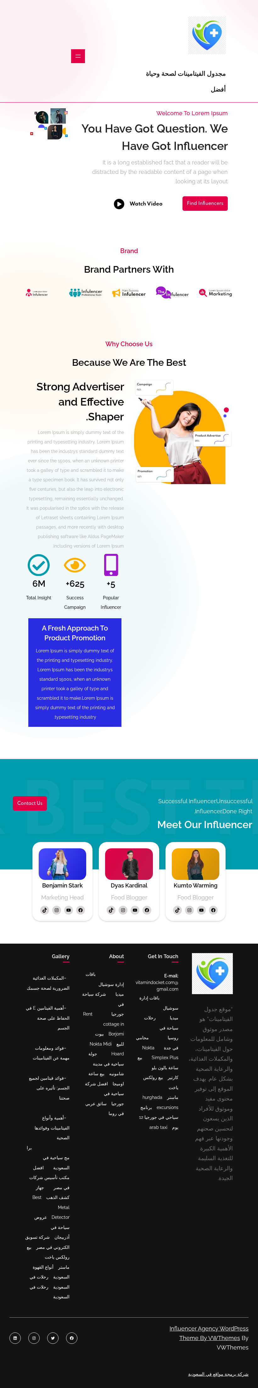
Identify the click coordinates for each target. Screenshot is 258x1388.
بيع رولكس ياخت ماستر (48, 1257)
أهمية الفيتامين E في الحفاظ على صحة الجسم (48, 1017)
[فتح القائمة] (78, 56)
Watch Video (146, 204)
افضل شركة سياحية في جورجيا (104, 1093)
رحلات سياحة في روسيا (161, 1027)
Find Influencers (205, 203)
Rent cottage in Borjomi (103, 1023)
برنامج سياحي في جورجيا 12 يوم (158, 1117)
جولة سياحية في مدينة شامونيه (106, 1063)
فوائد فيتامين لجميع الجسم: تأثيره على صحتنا (49, 1088)
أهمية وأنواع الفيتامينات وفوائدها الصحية (52, 1127)
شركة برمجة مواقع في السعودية (218, 1374)
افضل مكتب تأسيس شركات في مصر (49, 1177)
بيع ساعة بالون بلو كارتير (157, 1067)
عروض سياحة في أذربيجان (52, 1227)
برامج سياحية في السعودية (48, 1157)
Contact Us (29, 803)
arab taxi (158, 1127)
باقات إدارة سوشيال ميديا (105, 984)
